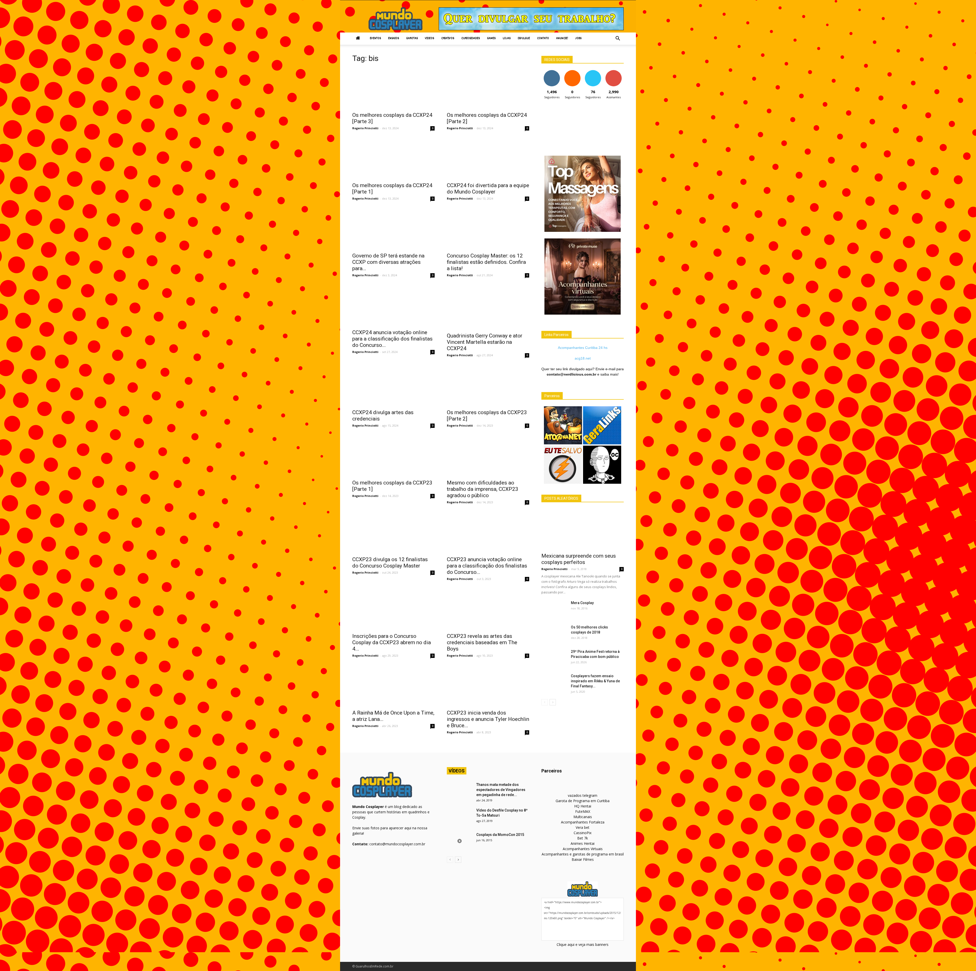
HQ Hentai (582, 806)
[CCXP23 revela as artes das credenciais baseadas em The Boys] (488, 609)
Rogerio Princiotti (365, 128)
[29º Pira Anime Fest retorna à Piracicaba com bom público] (554, 658)
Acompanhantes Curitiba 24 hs (582, 348)
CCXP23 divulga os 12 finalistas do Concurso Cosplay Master (390, 562)
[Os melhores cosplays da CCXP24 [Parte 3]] (393, 88)
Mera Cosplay (582, 603)
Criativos (447, 38)
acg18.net (583, 358)
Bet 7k (582, 838)
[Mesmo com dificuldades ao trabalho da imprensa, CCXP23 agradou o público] (488, 456)
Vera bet (582, 827)
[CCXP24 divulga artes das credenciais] (393, 385)
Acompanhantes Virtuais (583, 848)
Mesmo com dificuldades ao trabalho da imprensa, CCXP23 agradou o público (482, 489)
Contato (543, 38)
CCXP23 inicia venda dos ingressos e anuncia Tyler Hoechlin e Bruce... (488, 719)
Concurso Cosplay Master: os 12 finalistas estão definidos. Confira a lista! (486, 262)
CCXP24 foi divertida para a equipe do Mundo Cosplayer (488, 188)
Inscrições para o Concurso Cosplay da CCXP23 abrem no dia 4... (391, 642)
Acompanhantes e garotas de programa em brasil (583, 854)
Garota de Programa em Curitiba (582, 800)
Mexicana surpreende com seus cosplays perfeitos (578, 559)
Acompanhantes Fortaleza (582, 822)
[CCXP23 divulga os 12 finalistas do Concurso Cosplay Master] (393, 532)
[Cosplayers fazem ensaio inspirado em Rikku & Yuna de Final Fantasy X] (554, 682)
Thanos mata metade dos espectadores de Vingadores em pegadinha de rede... (500, 790)
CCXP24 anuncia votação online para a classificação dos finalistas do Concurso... (392, 338)
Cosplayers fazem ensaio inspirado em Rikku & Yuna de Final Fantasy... (595, 681)
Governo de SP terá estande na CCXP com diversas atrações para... (388, 262)
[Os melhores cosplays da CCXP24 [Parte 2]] (488, 88)
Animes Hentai (582, 843)
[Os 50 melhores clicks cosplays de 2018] (554, 633)
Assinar (613, 72)
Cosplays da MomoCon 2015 (500, 835)
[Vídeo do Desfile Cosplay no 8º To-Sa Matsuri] (459, 817)
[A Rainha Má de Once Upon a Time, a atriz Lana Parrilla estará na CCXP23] (393, 686)
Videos (429, 38)
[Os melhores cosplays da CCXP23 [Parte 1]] (393, 456)
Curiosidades (470, 38)
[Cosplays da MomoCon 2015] (459, 841)
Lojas (507, 38)
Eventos (375, 38)
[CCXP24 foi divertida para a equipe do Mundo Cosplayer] (488, 158)
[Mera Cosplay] (554, 609)
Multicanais (582, 816)
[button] (618, 39)
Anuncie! (562, 38)
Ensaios (393, 38)
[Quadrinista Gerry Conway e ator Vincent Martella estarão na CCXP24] (488, 307)
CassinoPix (582, 832)
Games (491, 38)
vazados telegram (582, 795)
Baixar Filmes (583, 859)
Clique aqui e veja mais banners (582, 944)
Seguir (551, 72)
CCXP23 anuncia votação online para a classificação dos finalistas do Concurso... (487, 565)
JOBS (578, 38)
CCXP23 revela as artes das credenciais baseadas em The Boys (482, 642)
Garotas (412, 38)
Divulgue (524, 38)
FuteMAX (582, 811)
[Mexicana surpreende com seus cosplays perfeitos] (582, 529)
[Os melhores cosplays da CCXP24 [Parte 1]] (393, 158)
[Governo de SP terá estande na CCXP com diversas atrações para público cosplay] (393, 229)
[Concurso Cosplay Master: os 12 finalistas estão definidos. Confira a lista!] (488, 229)
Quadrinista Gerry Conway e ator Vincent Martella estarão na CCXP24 (484, 342)
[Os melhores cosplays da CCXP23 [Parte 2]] (488, 385)
